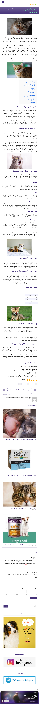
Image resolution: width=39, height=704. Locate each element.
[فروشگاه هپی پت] (19, 632)
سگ (34, 545)
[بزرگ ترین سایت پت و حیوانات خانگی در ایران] (33, 3)
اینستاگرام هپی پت (18, 282)
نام (36, 588)
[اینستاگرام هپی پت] (19, 662)
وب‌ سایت (12, 588)
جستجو (6, 606)
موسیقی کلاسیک (14, 354)
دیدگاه (35, 577)
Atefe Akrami (32, 384)
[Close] (37, 689)
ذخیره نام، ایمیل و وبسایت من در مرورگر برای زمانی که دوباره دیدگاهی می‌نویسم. (20, 594)
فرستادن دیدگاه (33, 597)
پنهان (32, 81)
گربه (17, 384)
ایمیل (23, 588)
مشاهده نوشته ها (6, 394)
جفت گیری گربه (27, 217)
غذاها (34, 509)
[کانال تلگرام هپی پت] (19, 680)
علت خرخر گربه (23, 58)
